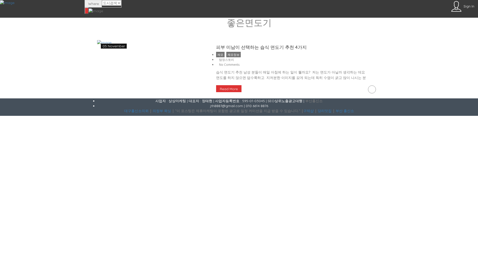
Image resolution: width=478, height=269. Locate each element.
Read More (229, 89)
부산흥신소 (314, 100)
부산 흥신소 (345, 110)
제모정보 (233, 55)
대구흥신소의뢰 (136, 110)
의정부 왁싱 (162, 110)
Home (239, 32)
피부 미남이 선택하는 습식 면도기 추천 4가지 (261, 47)
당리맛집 (325, 110)
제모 (220, 55)
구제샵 (308, 110)
